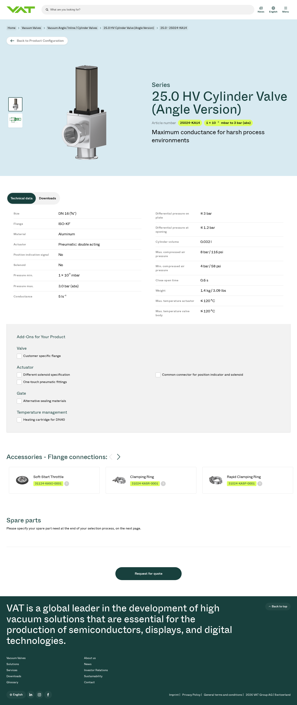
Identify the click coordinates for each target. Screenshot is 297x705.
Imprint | (174, 695)
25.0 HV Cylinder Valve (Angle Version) (129, 28)
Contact (89, 682)
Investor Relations (96, 670)
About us (90, 658)
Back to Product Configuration (40, 41)
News (88, 664)
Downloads (13, 676)
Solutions (12, 664)
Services (11, 670)
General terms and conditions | (224, 695)
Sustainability (93, 676)
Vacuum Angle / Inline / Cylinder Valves (72, 28)
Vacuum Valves (31, 28)
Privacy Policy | (192, 695)
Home (11, 28)
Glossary (12, 682)
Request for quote (148, 573)
